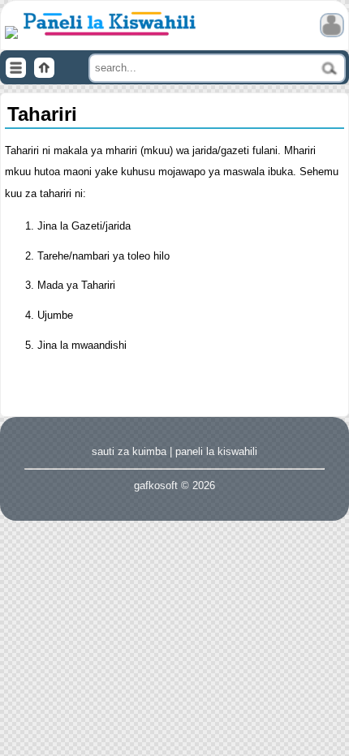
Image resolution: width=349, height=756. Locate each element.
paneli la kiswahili (216, 451)
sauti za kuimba (129, 451)
